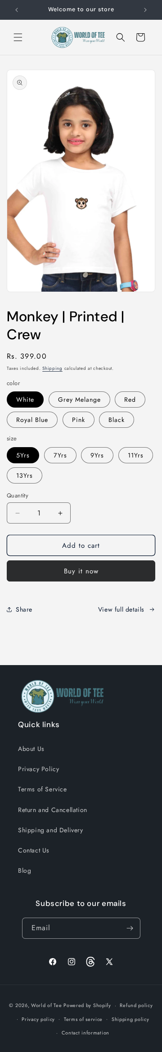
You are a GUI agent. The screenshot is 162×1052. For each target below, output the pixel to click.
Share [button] (24, 609)
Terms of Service (42, 789)
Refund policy (136, 1005)
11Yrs (136, 455)
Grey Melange (79, 399)
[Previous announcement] (17, 10)
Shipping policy (130, 1019)
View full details (121, 609)
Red (130, 399)
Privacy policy (38, 1019)
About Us (31, 748)
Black (116, 419)
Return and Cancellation (52, 809)
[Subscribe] (130, 928)
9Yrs (97, 455)
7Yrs (60, 455)
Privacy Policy (38, 768)
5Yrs (23, 455)
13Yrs (24, 475)
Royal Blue (32, 419)
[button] (18, 37)
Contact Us (34, 850)
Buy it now (81, 571)
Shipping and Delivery (50, 830)
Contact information (85, 1032)
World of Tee (46, 1005)
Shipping (52, 368)
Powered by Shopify (87, 1005)
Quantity (17, 495)
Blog (24, 870)
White (25, 399)
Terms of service (83, 1019)
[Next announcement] (145, 10)
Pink (78, 419)
